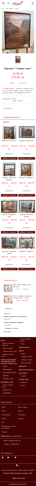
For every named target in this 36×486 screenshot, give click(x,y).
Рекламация (21, 414)
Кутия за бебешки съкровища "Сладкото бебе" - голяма (22, 297)
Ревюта (6, 122)
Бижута (21, 350)
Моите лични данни (18, 478)
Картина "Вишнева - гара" (9, 215)
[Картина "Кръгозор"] (26, 137)
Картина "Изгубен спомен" (26, 215)
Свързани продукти (11, 117)
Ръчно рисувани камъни (25, 340)
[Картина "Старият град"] (18, 53)
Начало (3, 8)
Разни (22, 344)
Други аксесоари (26, 362)
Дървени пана (7, 390)
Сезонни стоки (23, 379)
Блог (2, 422)
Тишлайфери (7, 393)
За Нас (3, 411)
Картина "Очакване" (26, 251)
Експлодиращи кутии (9, 372)
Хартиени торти (24, 347)
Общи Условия (22, 407)
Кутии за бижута (8, 348)
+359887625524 (14, 444)
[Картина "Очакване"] (26, 248)
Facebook (4, 432)
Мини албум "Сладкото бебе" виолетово (22, 285)
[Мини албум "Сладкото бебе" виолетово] (8, 288)
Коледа (23, 385)
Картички (6, 375)
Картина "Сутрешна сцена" (9, 252)
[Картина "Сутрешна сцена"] (9, 248)
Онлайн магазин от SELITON (18, 484)
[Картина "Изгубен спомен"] (26, 212)
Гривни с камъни (27, 359)
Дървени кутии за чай (10, 351)
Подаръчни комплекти (26, 369)
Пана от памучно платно (7, 386)
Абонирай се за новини (11, 328)
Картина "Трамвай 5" (26, 177)
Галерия (16, 8)
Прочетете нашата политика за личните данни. (18, 473)
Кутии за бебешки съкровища (8, 344)
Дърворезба (23, 366)
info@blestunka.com (15, 440)
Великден (24, 382)
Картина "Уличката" (9, 140)
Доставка (21, 418)
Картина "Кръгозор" (26, 140)
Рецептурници (7, 369)
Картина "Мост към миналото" (9, 179)
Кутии (3, 340)
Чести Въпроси (6, 414)
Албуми (5, 366)
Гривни (23, 353)
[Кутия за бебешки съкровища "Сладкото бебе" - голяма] (8, 299)
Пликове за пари (8, 378)
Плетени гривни (27, 356)
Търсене (4, 418)
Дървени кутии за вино (8, 355)
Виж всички (7, 331)
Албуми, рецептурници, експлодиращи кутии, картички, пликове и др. (9, 361)
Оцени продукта (7, 108)
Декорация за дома (7, 382)
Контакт (20, 411)
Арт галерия (9, 8)
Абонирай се (9, 308)
